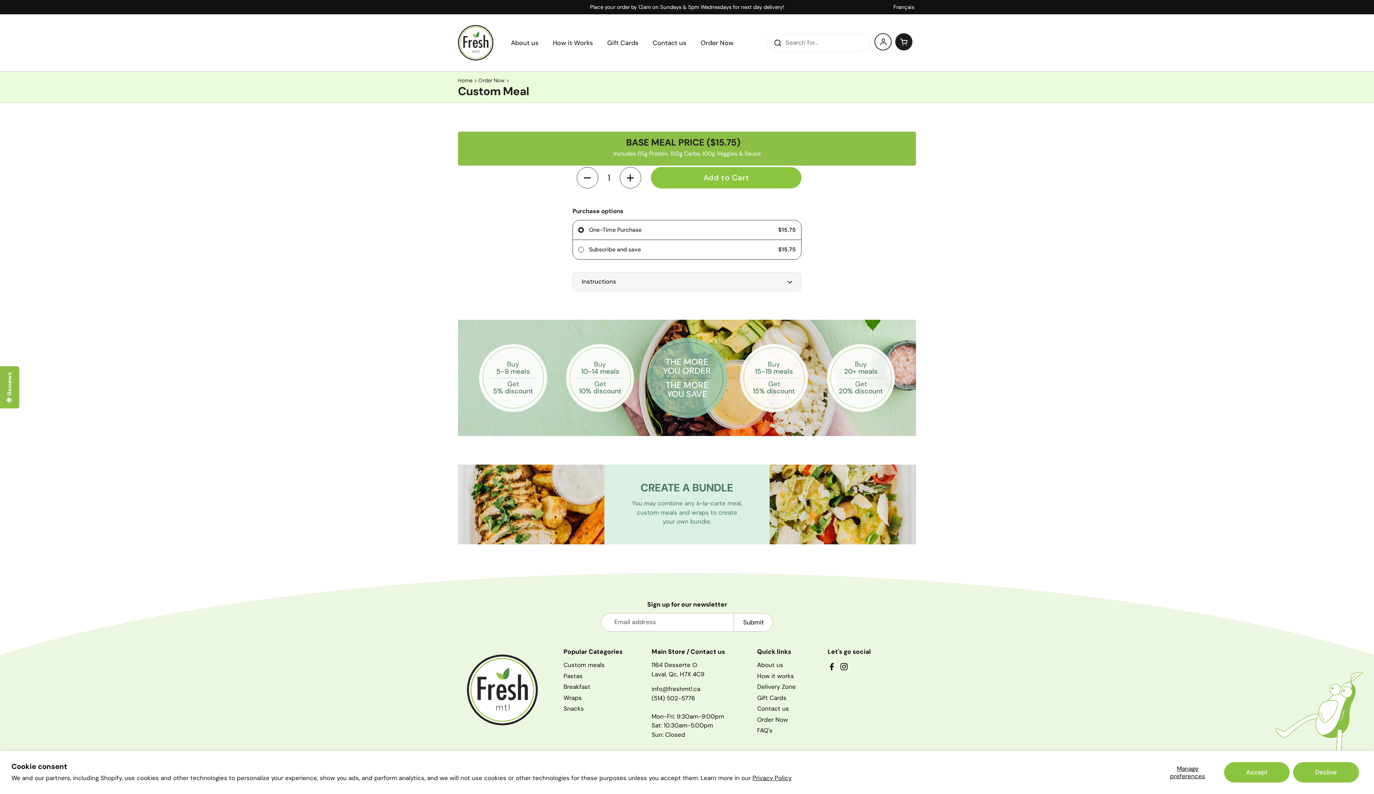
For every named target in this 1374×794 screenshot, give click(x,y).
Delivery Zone (776, 687)
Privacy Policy (771, 778)
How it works (775, 676)
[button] (903, 41)
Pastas (573, 676)
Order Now (491, 80)
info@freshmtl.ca (676, 689)
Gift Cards (771, 698)
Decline (1326, 772)
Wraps (573, 698)
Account (883, 42)
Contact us (773, 708)
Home (465, 80)
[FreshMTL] (475, 42)
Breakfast (577, 687)
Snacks (574, 708)
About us (770, 665)
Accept (1257, 772)
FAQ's (765, 730)
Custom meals (584, 665)
